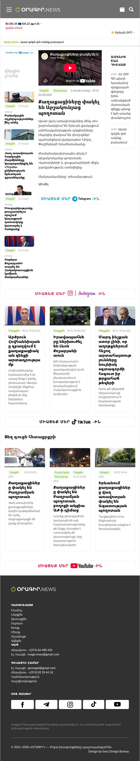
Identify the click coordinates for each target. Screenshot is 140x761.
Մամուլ (16, 610)
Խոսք (15, 627)
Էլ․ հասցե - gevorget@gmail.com (33, 668)
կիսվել (43, 184)
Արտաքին (18, 619)
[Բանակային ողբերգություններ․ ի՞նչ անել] (19, 96)
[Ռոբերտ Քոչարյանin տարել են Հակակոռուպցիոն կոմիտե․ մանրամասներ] (19, 241)
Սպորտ (17, 623)
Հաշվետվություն (24, 681)
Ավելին (16, 640)
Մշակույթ (18, 636)
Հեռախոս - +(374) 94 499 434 (31, 650)
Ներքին (10, 106)
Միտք (15, 632)
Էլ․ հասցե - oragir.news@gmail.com (35, 654)
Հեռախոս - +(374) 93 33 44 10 (32, 672)
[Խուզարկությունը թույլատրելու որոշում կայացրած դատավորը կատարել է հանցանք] (19, 189)
